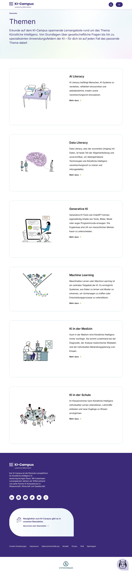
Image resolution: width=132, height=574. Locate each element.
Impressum (34, 546)
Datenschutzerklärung (50, 546)
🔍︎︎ (111, 4)
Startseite (13, 13)
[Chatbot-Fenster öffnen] (123, 565)
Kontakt (65, 546)
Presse (74, 546)
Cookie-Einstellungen (18, 546)
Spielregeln (91, 546)
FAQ (82, 546)
